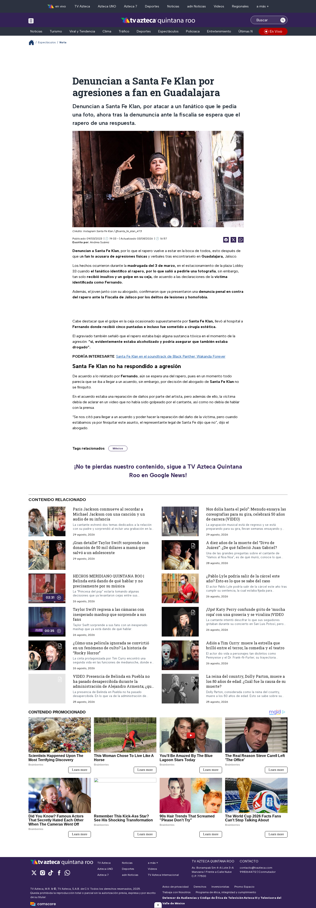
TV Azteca (82, 6)
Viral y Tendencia (82, 31)
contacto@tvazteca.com (256, 867)
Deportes (152, 6)
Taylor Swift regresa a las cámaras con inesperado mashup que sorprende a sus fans (109, 614)
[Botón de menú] (31, 20)
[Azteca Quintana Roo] (158, 20)
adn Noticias (196, 6)
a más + (263, 6)
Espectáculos (168, 31)
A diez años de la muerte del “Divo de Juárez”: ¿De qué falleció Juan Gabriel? (241, 545)
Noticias (173, 6)
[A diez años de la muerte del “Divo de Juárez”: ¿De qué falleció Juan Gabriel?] (180, 555)
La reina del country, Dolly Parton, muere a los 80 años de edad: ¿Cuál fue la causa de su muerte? (246, 681)
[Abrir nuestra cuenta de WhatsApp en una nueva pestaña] (67, 873)
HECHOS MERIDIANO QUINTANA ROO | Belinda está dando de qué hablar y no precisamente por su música (108, 580)
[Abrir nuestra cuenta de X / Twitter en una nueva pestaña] (34, 873)
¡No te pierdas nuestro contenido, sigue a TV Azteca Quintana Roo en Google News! (158, 471)
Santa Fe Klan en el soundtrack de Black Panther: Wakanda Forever (170, 356)
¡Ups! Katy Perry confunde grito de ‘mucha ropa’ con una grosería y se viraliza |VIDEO (245, 612)
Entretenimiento (219, 31)
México (118, 448)
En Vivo (276, 31)
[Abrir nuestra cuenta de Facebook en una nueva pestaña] (59, 873)
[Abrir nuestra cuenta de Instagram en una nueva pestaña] (42, 873)
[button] (158, 905)
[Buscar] (282, 20)
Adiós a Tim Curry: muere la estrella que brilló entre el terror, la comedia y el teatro (245, 645)
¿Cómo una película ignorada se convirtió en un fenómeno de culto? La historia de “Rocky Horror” (111, 647)
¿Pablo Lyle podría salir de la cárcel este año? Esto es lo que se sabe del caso (243, 578)
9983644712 (248, 871)
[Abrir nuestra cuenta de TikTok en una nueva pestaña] (50, 873)
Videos (219, 6)
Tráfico (124, 31)
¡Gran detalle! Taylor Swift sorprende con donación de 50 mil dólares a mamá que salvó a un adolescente (111, 547)
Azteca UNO (107, 6)
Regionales (240, 6)
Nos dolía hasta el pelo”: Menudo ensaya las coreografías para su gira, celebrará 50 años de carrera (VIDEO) (246, 514)
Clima (106, 31)
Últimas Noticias (251, 31)
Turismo (56, 31)
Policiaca (193, 31)
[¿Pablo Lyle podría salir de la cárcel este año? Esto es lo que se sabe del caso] (180, 588)
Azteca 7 (130, 6)
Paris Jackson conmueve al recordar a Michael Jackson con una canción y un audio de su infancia (109, 514)
